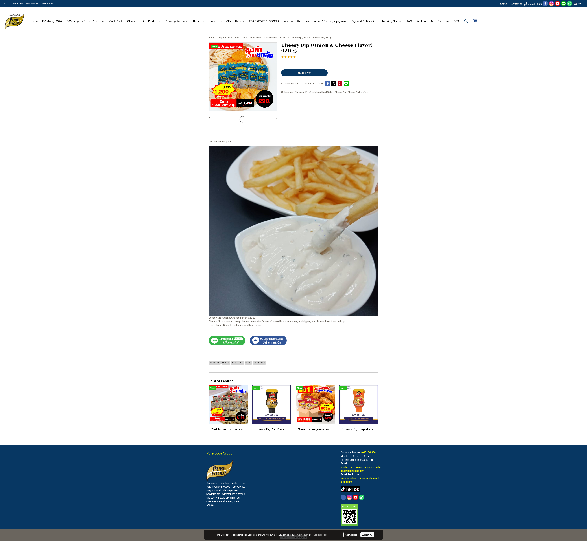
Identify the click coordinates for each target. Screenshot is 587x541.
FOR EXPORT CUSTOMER (264, 21)
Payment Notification (364, 21)
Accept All (367, 534)
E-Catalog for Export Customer (85, 21)
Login (503, 3)
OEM (456, 21)
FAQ (409, 21)
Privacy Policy (302, 534)
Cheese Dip (340, 92)
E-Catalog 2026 (52, 21)
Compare (310, 83)
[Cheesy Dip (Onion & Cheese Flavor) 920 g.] (243, 78)
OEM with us (234, 21)
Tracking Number (392, 21)
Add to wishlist (290, 83)
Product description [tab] (220, 141)
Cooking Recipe (176, 21)
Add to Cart (305, 73)
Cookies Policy (320, 534)
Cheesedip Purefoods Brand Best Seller (314, 92)
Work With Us (292, 21)
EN (579, 3)
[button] (466, 21)
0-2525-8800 (368, 452)
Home (34, 21)
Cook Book (115, 21)
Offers (131, 21)
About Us (198, 21)
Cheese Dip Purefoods (358, 92)
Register (516, 3)
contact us (215, 21)
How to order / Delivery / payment (326, 21)
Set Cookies (351, 534)
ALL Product (151, 21)
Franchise (443, 21)
